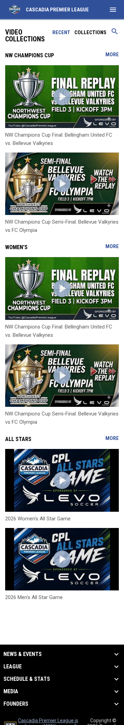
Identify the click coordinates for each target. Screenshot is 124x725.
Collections (90, 32)
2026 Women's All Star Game (38, 519)
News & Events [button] (22, 654)
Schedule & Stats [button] (26, 679)
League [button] (12, 666)
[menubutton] (113, 10)
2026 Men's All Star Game (34, 597)
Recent (61, 32)
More (112, 54)
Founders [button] (15, 704)
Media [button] (10, 691)
